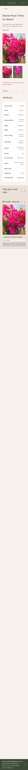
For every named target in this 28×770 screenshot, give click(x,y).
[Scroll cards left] (21, 191)
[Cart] (25, 3)
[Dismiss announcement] (25, 764)
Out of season (14, 244)
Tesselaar (11, 3)
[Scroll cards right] (25, 191)
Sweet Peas (20, 177)
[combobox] (14, 240)
